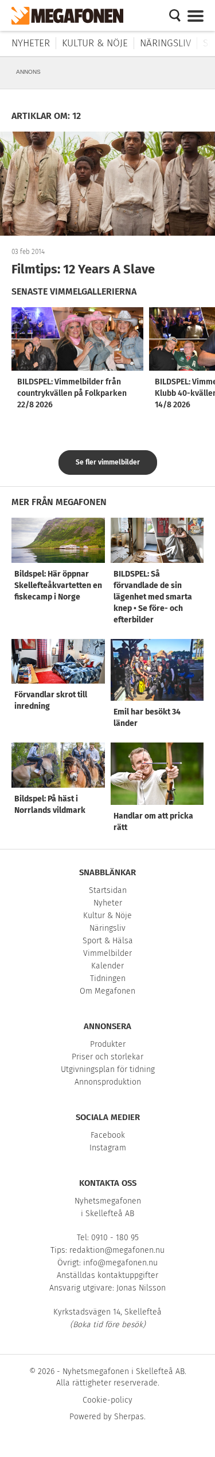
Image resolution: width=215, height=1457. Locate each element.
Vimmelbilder (107, 953)
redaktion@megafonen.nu (117, 1250)
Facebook (108, 1135)
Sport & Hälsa (108, 941)
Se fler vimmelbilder (108, 462)
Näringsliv (165, 43)
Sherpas (129, 1417)
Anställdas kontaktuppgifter (107, 1275)
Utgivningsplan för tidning (108, 1069)
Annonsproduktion (108, 1082)
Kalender (107, 966)
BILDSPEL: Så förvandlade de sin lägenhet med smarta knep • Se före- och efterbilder (153, 597)
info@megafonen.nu (120, 1263)
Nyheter (30, 43)
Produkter (108, 1044)
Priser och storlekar (107, 1057)
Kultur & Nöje (95, 43)
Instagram (107, 1148)
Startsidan (108, 890)
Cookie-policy (107, 1400)
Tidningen (108, 978)
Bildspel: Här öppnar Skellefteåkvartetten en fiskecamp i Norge (58, 585)
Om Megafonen (107, 991)
